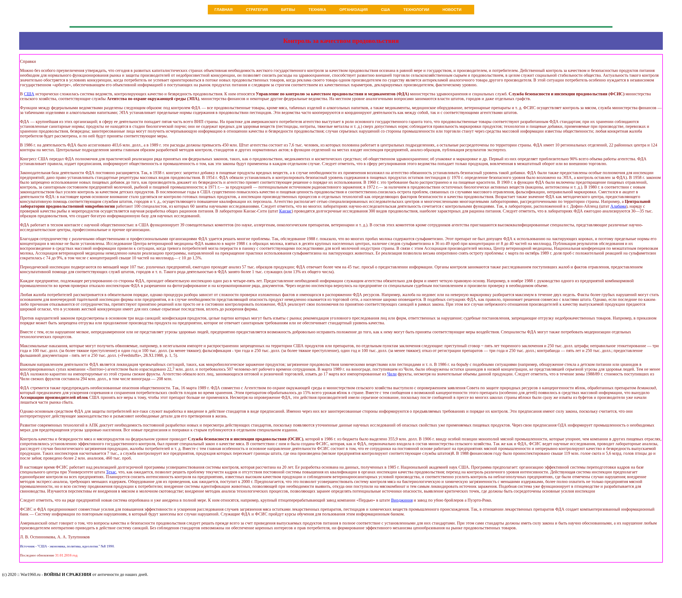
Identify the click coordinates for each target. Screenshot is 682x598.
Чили (392, 374)
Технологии (416, 9)
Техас (111, 472)
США (385, 9)
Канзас (285, 211)
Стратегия (257, 9)
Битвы (288, 9)
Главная (223, 9)
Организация (353, 9)
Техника (317, 9)
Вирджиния (402, 500)
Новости (452, 9)
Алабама (618, 206)
